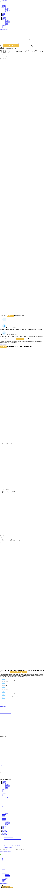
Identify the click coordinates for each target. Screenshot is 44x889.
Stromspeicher (7, 10)
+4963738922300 (6, 886)
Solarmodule (7, 8)
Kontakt (3, 15)
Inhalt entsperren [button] (3, 41)
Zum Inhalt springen (3, 0)
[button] (22, 542)
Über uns (4, 6)
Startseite (4, 5)
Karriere (3, 14)
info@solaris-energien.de (7, 887)
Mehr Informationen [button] (3, 40)
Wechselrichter (7, 9)
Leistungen (4, 7)
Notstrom (6, 12)
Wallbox (6, 11)
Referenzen (4, 13)
